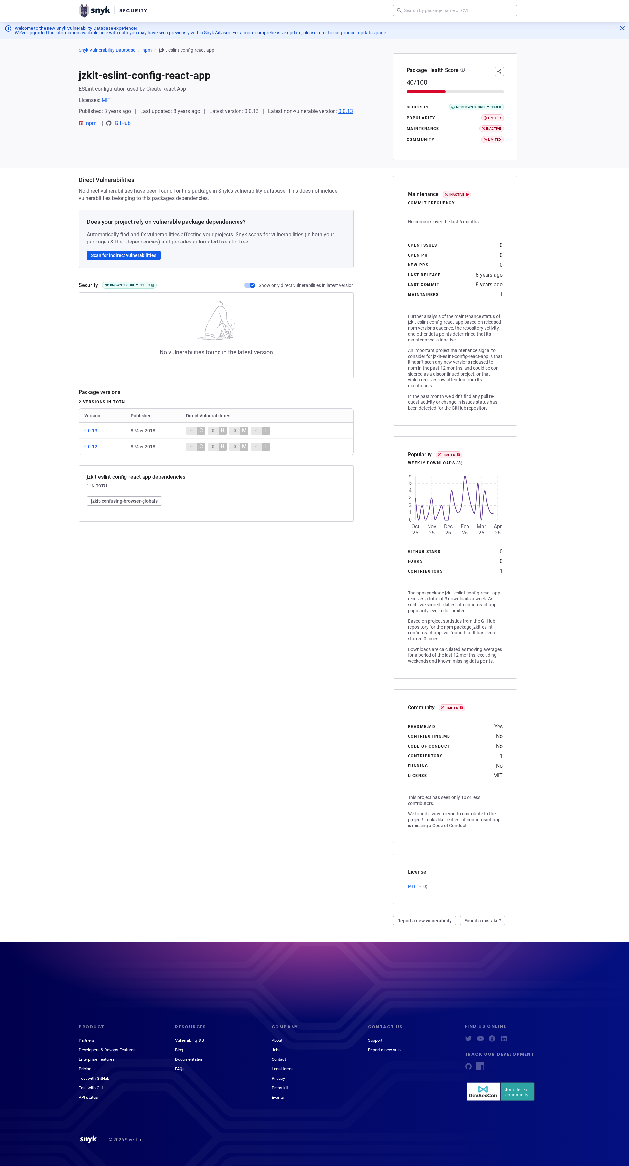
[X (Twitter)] (468, 1041)
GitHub (123, 123)
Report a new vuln (384, 1049)
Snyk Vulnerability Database (107, 50)
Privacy (278, 1078)
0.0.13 (345, 111)
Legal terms (283, 1068)
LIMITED (449, 455)
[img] (153, 285)
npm (147, 50)
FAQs (180, 1068)
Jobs (276, 1049)
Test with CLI (91, 1087)
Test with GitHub (94, 1078)
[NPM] (480, 1068)
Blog (179, 1049)
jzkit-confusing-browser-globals (124, 501)
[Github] (468, 1068)
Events (278, 1097)
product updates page (363, 32)
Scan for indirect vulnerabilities (123, 255)
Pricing (85, 1068)
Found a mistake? (482, 920)
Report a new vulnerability (424, 920)
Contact (279, 1059)
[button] (462, 70)
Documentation (189, 1059)
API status (88, 1097)
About (277, 1040)
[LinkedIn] (504, 1041)
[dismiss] (622, 28)
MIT (106, 100)
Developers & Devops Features (107, 1049)
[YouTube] (480, 1041)
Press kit (280, 1087)
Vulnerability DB (189, 1040)
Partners (86, 1040)
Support (375, 1040)
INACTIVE (456, 194)
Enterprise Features (97, 1059)
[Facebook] (492, 1041)
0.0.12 (90, 446)
